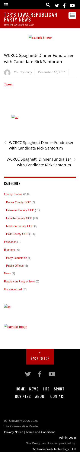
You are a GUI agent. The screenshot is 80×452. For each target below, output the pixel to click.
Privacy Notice (13, 432)
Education (10, 241)
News (7, 273)
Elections (10, 249)
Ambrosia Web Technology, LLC (54, 449)
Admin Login (67, 437)
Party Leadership (16, 257)
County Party (23, 72)
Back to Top (40, 358)
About (40, 396)
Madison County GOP (19, 226)
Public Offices (15, 265)
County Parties (13, 194)
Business (23, 396)
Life (46, 389)
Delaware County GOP (20, 210)
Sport (59, 389)
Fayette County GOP (19, 218)
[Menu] (6, 5)
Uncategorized (13, 289)
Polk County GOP (17, 234)
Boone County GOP (18, 202)
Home (20, 389)
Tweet (8, 84)
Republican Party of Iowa (19, 281)
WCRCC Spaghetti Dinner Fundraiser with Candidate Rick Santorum (38, 145)
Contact (57, 396)
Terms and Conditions (40, 432)
